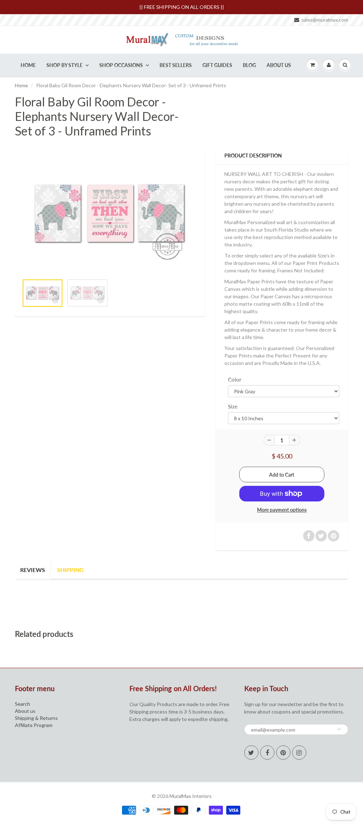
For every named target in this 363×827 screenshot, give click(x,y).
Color (234, 379)
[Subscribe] (339, 729)
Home (28, 65)
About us (25, 711)
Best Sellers (176, 65)
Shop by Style (64, 65)
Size (233, 406)
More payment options (282, 510)
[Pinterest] (283, 752)
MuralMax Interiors (190, 796)
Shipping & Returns (36, 718)
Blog (249, 65)
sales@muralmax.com (324, 20)
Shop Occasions (121, 65)
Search (22, 704)
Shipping (70, 569)
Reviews (32, 569)
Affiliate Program (33, 725)
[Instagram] (299, 752)
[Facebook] (267, 752)
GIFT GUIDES (217, 65)
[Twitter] (251, 752)
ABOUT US (279, 65)
